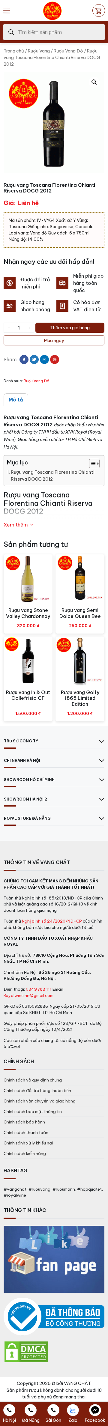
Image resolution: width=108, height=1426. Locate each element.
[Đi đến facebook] (24, 359)
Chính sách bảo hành (24, 1122)
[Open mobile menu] (7, 10)
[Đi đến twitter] (34, 359)
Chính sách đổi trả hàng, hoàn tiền (37, 1090)
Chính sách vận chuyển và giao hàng (40, 1101)
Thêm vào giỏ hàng (70, 327)
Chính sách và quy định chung (33, 1080)
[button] (94, 82)
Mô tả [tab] (16, 400)
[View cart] (98, 10)
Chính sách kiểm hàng (25, 1153)
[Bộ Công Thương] (54, 1317)
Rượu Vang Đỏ (68, 51)
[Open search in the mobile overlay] (54, 32)
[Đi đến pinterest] (54, 359)
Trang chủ (14, 51)
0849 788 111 (39, 989)
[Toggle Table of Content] (91, 463)
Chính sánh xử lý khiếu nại (28, 1143)
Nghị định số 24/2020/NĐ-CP (52, 921)
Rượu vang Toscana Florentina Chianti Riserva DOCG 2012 (52, 476)
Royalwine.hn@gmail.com (28, 995)
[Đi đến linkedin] (44, 359)
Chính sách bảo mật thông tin (33, 1111)
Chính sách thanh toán (26, 1132)
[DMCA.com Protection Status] (26, 1351)
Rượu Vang (39, 51)
